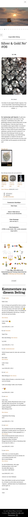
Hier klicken (5, 317)
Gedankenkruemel (9, 348)
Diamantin (7, 330)
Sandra (7, 298)
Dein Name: (14, 205)
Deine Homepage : (14, 220)
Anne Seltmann (5, 189)
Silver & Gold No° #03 (20, 184)
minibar (7, 450)
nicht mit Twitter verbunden (4, 195)
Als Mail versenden (8, 196)
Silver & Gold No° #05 (4, 184)
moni (6, 396)
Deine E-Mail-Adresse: (14, 212)
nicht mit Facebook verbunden (4, 193)
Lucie (6, 372)
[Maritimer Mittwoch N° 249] (14, 16)
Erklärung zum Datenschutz (15, 273)
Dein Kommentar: (14, 229)
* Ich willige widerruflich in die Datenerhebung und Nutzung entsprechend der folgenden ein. (14, 272)
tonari (6, 425)
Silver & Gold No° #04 (12, 184)
